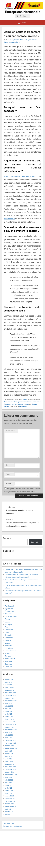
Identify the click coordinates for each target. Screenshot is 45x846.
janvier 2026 (9, 690)
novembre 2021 (10, 801)
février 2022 (9, 793)
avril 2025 (8, 714)
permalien (22, 406)
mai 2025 (8, 711)
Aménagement (10, 611)
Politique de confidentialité (12, 826)
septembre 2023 (11, 748)
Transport (8, 664)
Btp (6, 627)
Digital (7, 632)
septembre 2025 (11, 700)
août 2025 (8, 703)
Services (8, 656)
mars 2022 (9, 790)
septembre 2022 (11, 774)
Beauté (7, 622)
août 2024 (8, 732)
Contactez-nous (8, 823)
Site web (9, 483)
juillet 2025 (9, 706)
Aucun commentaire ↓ (12, 42)
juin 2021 (8, 814)
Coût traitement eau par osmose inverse (18, 402)
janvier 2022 (9, 796)
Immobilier (8, 637)
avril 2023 (8, 759)
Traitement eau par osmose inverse (16, 404)
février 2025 (9, 719)
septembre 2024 (11, 729)
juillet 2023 (9, 753)
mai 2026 (8, 685)
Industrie (8, 640)
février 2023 (9, 761)
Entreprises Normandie (22, 11)
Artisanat (8, 614)
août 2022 (8, 777)
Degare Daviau (31, 40)
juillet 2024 (9, 735)
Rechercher (7, 538)
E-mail (8, 474)
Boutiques (8, 624)
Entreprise (8, 635)
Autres (25, 399)
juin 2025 (8, 708)
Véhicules (8, 666)
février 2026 (9, 687)
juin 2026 (8, 682)
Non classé (9, 648)
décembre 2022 (10, 766)
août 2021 (8, 809)
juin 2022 (8, 782)
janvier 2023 (9, 764)
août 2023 (8, 751)
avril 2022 (8, 788)
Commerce (9, 629)
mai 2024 (8, 737)
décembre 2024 (10, 722)
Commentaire (11, 431)
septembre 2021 (11, 806)
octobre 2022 (9, 772)
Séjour (7, 653)
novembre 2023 (10, 743)
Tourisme (8, 661)
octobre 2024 (9, 727)
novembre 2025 (10, 695)
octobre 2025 (9, 698)
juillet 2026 (9, 679)
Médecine (8, 645)
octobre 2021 (9, 803)
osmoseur (36, 402)
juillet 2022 (9, 780)
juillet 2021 (9, 811)
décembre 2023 (10, 740)
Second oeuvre (10, 651)
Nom (7, 465)
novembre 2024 (10, 724)
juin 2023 (8, 756)
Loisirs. (7, 643)
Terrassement (10, 658)
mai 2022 (8, 785)
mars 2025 (9, 716)
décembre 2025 (10, 692)
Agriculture (9, 608)
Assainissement (11, 616)
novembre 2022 (10, 769)
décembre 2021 (10, 798)
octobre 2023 (9, 745)
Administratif (9, 606)
